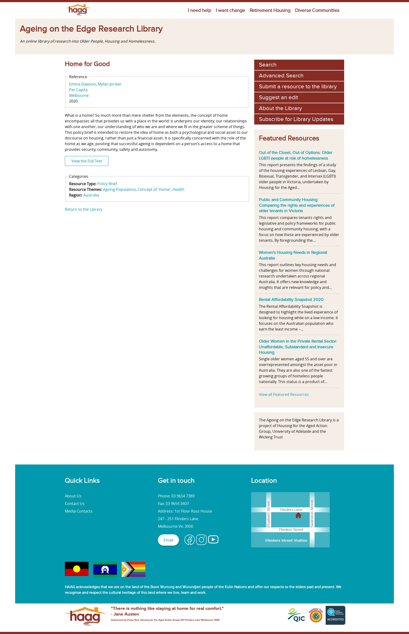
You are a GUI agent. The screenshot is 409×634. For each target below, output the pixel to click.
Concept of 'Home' (154, 189)
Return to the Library (83, 209)
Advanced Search (281, 75)
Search (267, 64)
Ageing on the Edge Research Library (91, 29)
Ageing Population (119, 189)
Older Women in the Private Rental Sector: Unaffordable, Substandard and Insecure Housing (298, 347)
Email (168, 540)
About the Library (280, 108)
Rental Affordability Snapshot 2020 (291, 299)
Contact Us (74, 503)
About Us (73, 496)
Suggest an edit (278, 97)
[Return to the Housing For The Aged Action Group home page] (78, 15)
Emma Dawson (82, 84)
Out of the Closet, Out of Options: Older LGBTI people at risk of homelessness (295, 155)
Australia (91, 195)
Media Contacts (79, 511)
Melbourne (79, 95)
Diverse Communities (317, 10)
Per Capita (78, 89)
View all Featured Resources (284, 394)
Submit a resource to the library (298, 86)
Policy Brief (107, 183)
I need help (199, 10)
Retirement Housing (270, 10)
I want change (230, 10)
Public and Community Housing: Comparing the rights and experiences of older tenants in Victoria (296, 205)
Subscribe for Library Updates (296, 119)
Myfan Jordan (109, 84)
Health (178, 189)
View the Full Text (86, 161)
